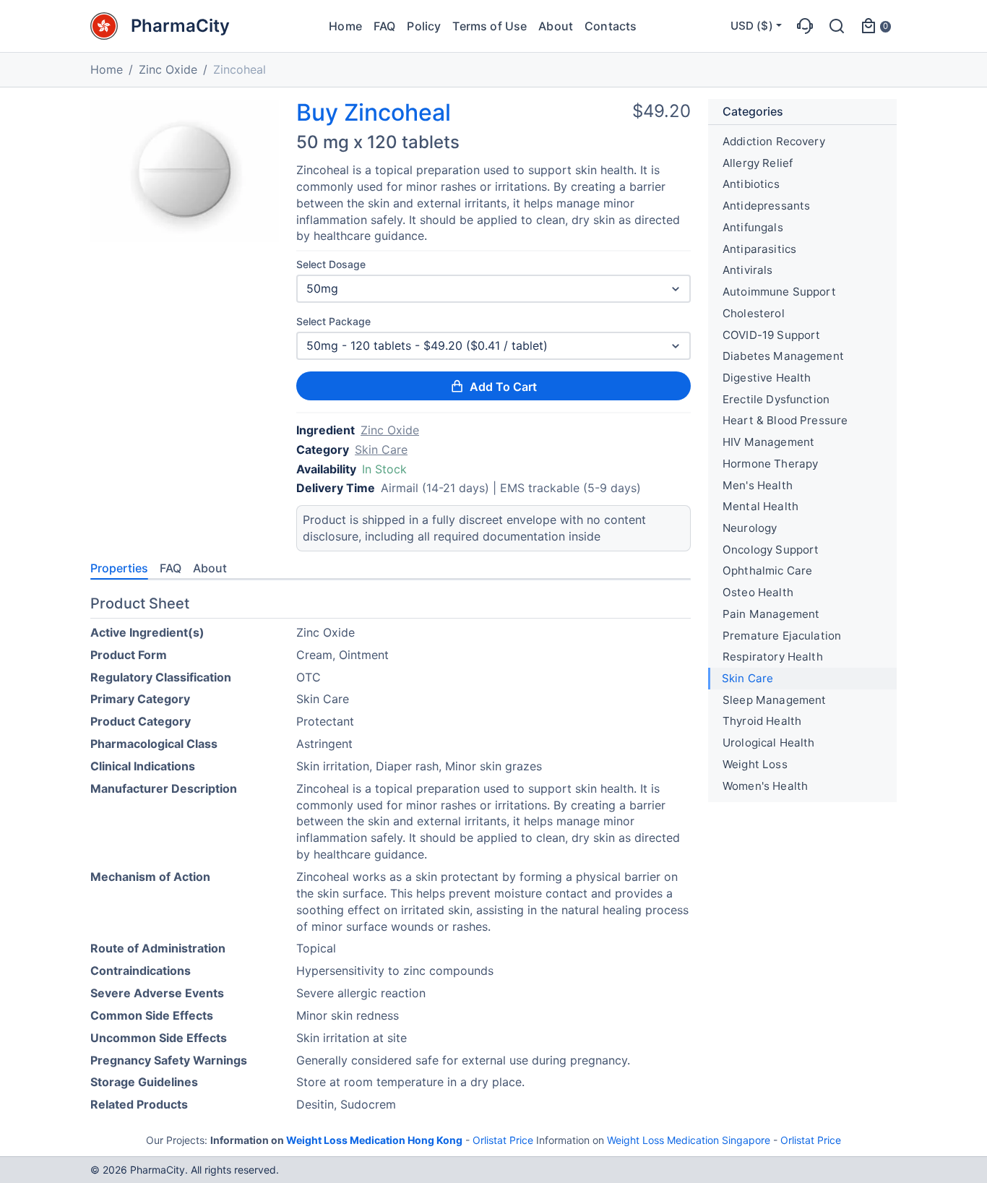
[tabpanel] (390, 856)
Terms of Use (489, 26)
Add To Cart (503, 386)
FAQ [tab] (170, 568)
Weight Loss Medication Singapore (688, 1140)
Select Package (333, 321)
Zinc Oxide (168, 69)
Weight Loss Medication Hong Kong (374, 1140)
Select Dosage (331, 264)
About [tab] (210, 568)
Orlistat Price (503, 1140)
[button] (804, 26)
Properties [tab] (119, 568)
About (555, 26)
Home (345, 26)
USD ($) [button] (751, 26)
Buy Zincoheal (373, 112)
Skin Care (381, 449)
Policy (424, 26)
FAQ (384, 26)
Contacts (611, 26)
